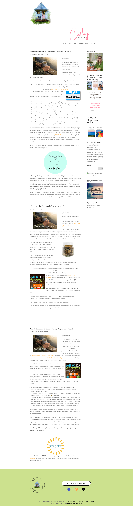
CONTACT (93, 43)
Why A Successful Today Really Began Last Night (51, 329)
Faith (39, 54)
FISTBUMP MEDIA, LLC (74, 504)
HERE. (92, 208)
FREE (86, 43)
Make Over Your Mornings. (55, 358)
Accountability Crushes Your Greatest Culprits (50, 51)
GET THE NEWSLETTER (76, 483)
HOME (64, 43)
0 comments (45, 54)
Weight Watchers (60, 135)
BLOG (75, 43)
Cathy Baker (34, 54)
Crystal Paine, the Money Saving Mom (42, 355)
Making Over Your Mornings (59, 89)
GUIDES (81, 43)
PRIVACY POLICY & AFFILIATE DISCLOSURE (80, 501)
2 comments (45, 331)
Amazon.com (92, 159)
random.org (33, 458)
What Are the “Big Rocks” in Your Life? (47, 206)
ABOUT (70, 43)
